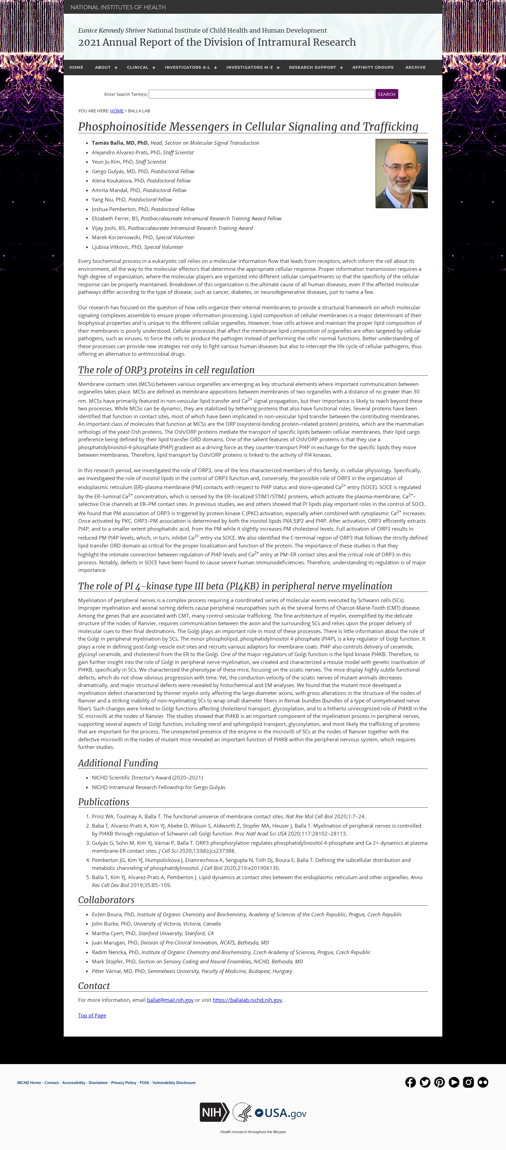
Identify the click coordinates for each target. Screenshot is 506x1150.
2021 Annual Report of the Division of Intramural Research (217, 42)
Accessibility (73, 1083)
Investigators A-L (187, 67)
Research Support (312, 67)
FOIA (144, 1083)
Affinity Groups (373, 67)
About (103, 67)
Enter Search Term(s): (126, 94)
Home (76, 67)
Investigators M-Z (249, 67)
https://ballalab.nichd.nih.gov (247, 999)
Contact (51, 1083)
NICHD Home (29, 1083)
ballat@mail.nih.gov (170, 999)
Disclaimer (98, 1083)
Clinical (138, 67)
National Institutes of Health (118, 7)
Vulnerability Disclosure (174, 1083)
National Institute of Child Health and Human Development (202, 30)
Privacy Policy (123, 1083)
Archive (415, 67)
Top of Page (92, 1015)
